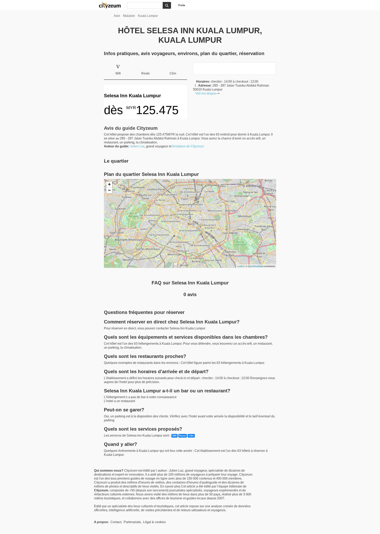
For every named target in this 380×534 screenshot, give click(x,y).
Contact (115, 522)
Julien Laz (137, 146)
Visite (181, 5)
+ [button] (109, 184)
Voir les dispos (204, 93)
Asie (117, 15)
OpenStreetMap (255, 266)
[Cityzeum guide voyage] (112, 5)
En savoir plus (170, 486)
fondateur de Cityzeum (188, 146)
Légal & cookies (154, 522)
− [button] (109, 190)
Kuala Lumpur (148, 15)
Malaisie (129, 15)
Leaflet (240, 266)
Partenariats (132, 522)
